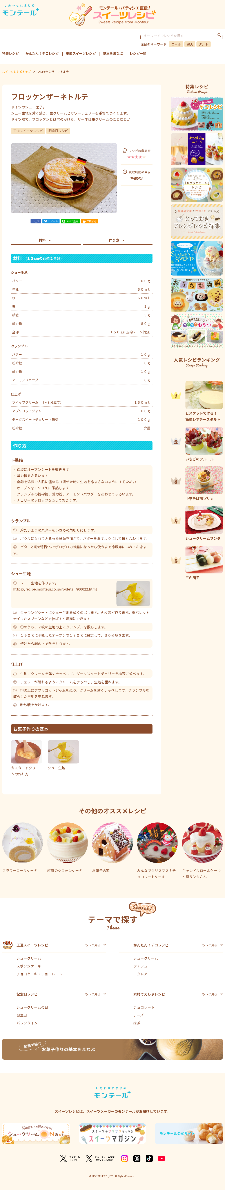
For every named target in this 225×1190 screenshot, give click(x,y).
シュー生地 (56, 767)
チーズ (138, 1015)
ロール (176, 44)
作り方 (114, 240)
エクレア (140, 973)
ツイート (53, 221)
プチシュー (142, 966)
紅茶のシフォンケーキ (64, 870)
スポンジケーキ (28, 966)
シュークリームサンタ (203, 538)
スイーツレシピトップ (16, 71)
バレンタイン (27, 1023)
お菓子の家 (101, 870)
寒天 (190, 44)
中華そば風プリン (199, 498)
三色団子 (192, 577)
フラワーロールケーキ (19, 870)
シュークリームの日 (32, 1007)
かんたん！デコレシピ (41, 53)
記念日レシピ (58, 130)
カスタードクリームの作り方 (25, 770)
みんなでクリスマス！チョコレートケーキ (156, 873)
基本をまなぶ (113, 53)
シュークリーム (28, 958)
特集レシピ (10, 53)
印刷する (91, 221)
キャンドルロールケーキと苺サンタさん (201, 873)
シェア (36, 221)
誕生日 (21, 1015)
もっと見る (92, 944)
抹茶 (136, 1023)
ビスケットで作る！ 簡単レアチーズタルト (203, 416)
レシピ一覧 (138, 53)
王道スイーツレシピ (81, 53)
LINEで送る (72, 221)
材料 (42, 240)
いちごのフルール (199, 459)
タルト (204, 44)
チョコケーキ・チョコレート (39, 973)
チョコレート (143, 1007)
